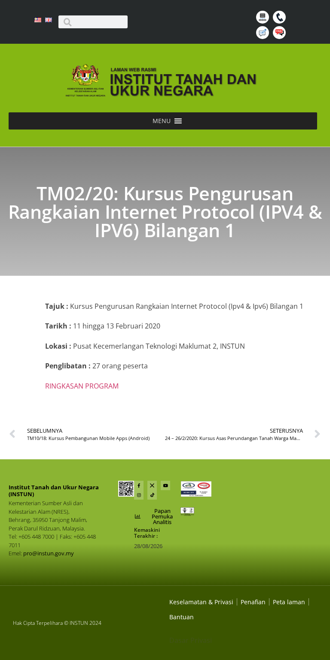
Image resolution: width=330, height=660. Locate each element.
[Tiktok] (152, 495)
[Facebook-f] (139, 485)
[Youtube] (165, 485)
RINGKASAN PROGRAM (82, 386)
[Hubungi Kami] (280, 21)
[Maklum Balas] (263, 36)
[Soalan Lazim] (280, 36)
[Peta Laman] (263, 21)
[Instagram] (139, 495)
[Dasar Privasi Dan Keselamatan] (253, 601)
